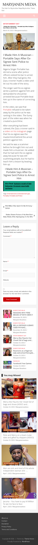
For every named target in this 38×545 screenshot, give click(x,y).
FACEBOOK (16, 361)
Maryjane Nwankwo (19, 320)
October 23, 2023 (19, 343)
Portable (7, 109)
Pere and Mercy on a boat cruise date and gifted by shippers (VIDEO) (18, 436)
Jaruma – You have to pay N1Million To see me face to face (18, 502)
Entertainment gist (11, 24)
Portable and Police (16, 196)
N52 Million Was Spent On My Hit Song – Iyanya (19, 207)
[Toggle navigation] (4, 15)
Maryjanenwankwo (21, 30)
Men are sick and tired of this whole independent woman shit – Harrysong (18, 470)
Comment (7, 236)
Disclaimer (5, 524)
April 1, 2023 (7, 473)
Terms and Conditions (9, 529)
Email (5, 271)
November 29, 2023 (19, 317)
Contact (4, 521)
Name (5, 261)
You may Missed (12, 375)
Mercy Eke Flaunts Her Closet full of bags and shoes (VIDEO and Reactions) (22, 341)
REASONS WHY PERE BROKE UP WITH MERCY (23, 314)
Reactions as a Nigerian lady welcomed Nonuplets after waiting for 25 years (24, 353)
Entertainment (12, 194)
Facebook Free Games (22, 363)
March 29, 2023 (8, 30)
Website (6, 280)
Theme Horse (29, 539)
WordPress (26, 541)
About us (5, 518)
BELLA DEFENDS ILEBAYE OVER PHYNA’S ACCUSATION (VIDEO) (23, 327)
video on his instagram (15, 131)
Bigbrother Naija (19, 310)
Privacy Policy (6, 527)
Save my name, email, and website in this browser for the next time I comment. (17, 293)
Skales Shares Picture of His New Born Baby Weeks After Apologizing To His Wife (18, 216)
